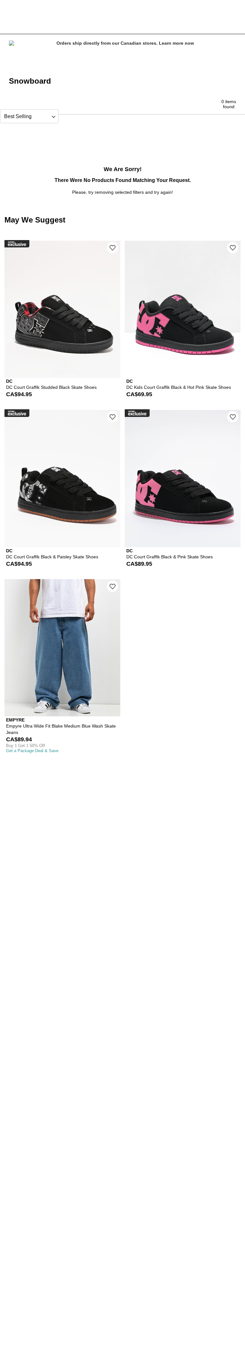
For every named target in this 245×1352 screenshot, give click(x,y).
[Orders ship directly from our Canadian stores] (122, 52)
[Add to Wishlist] (112, 247)
